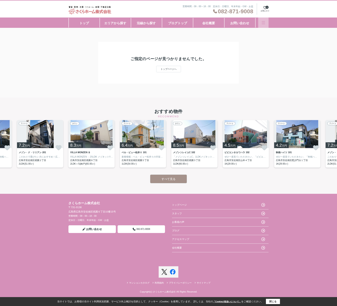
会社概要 (208, 23)
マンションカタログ (139, 282)
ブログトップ (177, 23)
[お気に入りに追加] (7, 147)
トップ (84, 23)
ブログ (175, 230)
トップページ (179, 204)
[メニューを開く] (263, 22)
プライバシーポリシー (180, 282)
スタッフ (177, 213)
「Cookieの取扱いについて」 (227, 301)
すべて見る (168, 179)
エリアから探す (115, 23)
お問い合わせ (239, 23)
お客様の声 (178, 222)
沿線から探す (146, 23)
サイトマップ (203, 282)
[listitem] (91, 144)
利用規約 (159, 282)
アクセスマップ (180, 239)
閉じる (273, 301)
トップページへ (169, 69)
